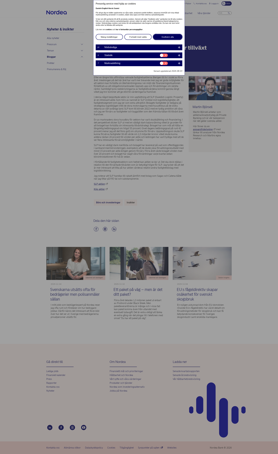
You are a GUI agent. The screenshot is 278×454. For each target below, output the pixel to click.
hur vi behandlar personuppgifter (129, 30)
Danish (98, 8)
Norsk (111, 8)
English (105, 8)
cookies (108, 30)
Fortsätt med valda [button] (138, 37)
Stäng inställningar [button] (109, 37)
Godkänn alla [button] (168, 37)
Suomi (116, 8)
